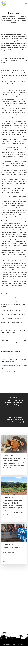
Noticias (17, 13)
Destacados (5, 455)
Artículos (11, 13)
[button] (26, 3)
